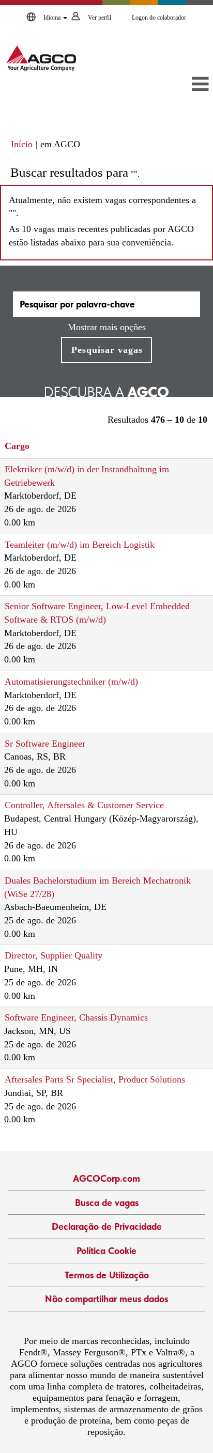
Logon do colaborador (159, 17)
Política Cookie (106, 1250)
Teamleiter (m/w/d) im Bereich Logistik (80, 544)
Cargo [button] (17, 446)
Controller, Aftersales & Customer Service (84, 805)
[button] (179, 85)
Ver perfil (99, 17)
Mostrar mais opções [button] (107, 327)
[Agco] (41, 58)
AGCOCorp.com (106, 1178)
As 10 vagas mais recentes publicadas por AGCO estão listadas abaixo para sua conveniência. (101, 236)
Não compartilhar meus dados (106, 1298)
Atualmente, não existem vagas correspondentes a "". (102, 207)
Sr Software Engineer (45, 743)
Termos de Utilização (107, 1275)
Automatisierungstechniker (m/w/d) (71, 681)
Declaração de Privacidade (107, 1226)
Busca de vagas (107, 1202)
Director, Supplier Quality (53, 955)
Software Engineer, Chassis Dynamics (76, 1017)
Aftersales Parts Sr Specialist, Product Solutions (95, 1079)
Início (22, 144)
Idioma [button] (52, 17)
